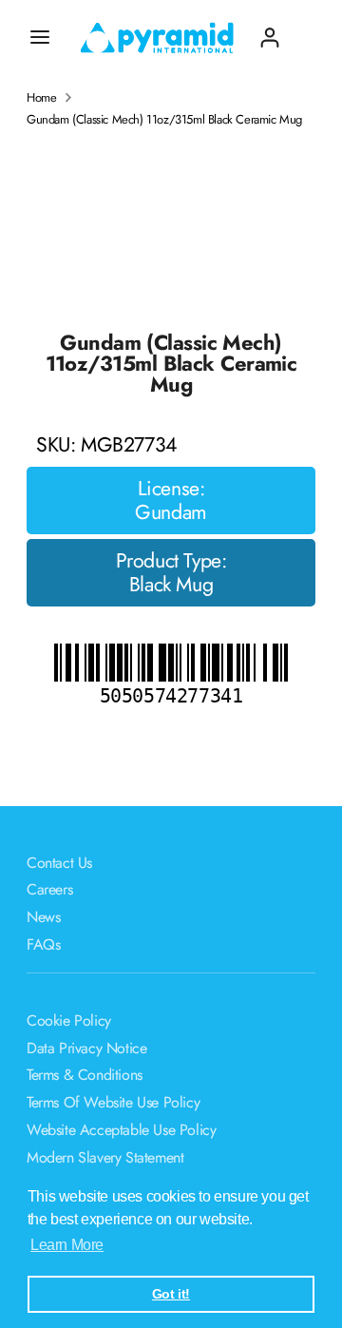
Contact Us (59, 863)
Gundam (171, 512)
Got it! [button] (171, 1293)
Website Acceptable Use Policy (121, 1130)
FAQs (43, 944)
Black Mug (171, 584)
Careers (49, 889)
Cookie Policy (69, 1020)
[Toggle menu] (40, 37)
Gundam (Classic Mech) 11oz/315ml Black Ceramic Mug (164, 119)
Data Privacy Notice (86, 1048)
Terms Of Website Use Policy (113, 1102)
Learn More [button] (67, 1245)
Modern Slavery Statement (105, 1157)
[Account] (270, 30)
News (43, 917)
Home (41, 98)
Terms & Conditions (84, 1075)
